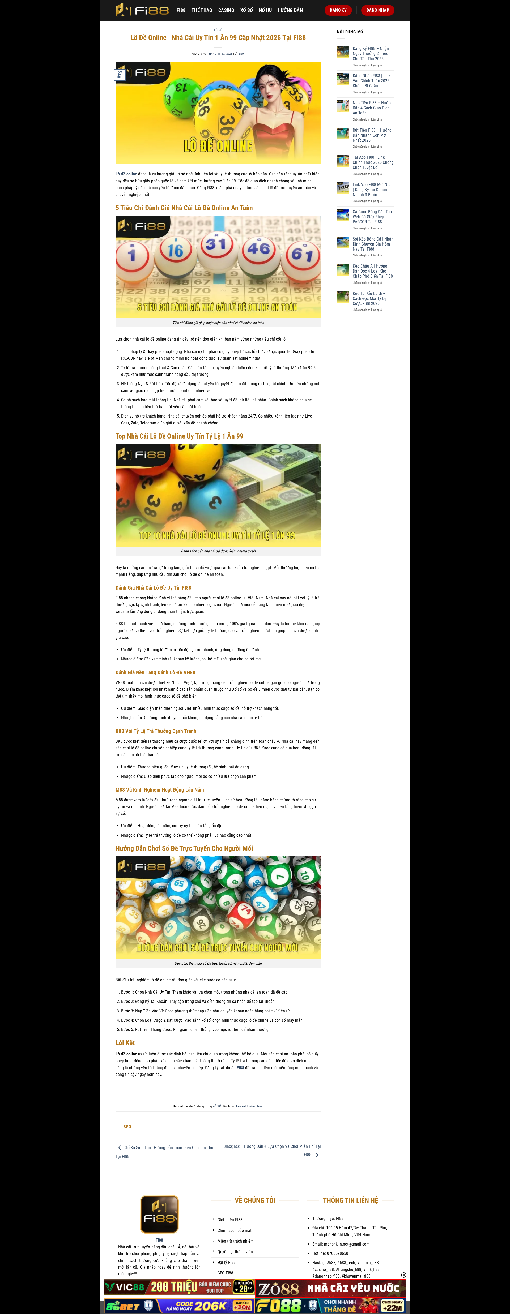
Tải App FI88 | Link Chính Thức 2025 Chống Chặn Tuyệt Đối (373, 162)
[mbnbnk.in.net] (142, 10)
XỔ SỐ (246, 10)
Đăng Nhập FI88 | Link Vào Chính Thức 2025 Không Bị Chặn (371, 80)
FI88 (181, 10)
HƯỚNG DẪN (290, 10)
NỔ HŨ (265, 10)
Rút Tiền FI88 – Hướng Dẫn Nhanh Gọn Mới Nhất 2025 (372, 135)
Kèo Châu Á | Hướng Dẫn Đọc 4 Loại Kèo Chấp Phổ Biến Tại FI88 (373, 271)
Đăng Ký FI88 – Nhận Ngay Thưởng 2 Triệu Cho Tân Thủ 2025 (371, 53)
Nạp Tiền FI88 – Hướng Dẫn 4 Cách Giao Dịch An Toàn (373, 107)
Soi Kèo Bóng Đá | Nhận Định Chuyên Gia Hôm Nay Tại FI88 (373, 244)
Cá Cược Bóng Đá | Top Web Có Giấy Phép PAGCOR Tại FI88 (372, 216)
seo (241, 53)
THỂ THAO (202, 10)
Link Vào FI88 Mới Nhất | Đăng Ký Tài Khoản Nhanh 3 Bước (373, 189)
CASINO (226, 10)
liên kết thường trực (249, 1106)
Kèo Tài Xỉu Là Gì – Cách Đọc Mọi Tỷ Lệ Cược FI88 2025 (369, 298)
